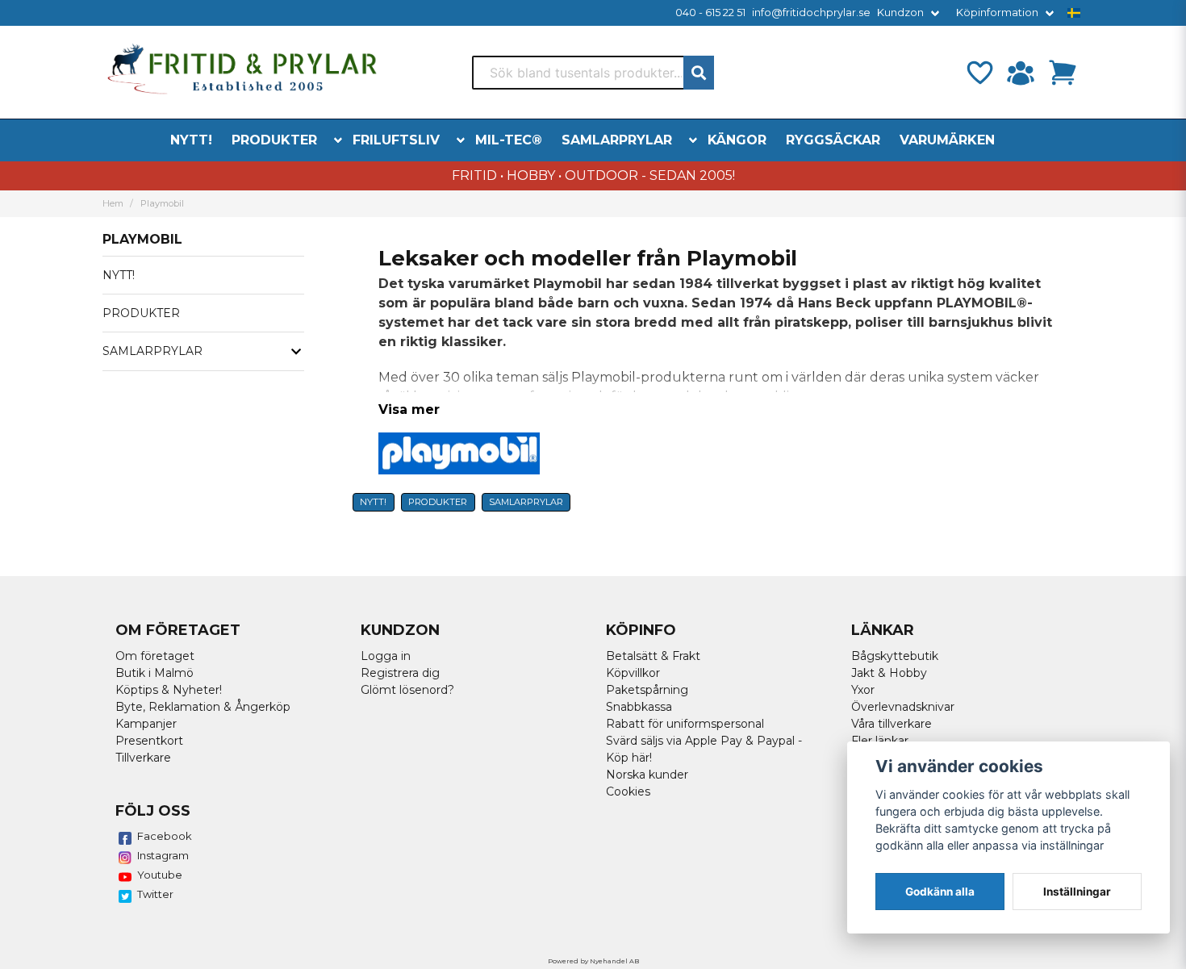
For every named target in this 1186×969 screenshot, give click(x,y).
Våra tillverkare (891, 723)
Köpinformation (997, 12)
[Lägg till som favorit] (979, 72)
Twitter (155, 894)
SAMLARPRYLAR (617, 140)
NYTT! (191, 140)
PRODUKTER (274, 140)
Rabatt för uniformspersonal (685, 723)
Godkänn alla (940, 891)
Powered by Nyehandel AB (593, 961)
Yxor (863, 690)
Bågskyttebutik (894, 656)
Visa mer (409, 409)
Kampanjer (146, 723)
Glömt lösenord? (407, 690)
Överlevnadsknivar (902, 707)
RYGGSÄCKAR (833, 140)
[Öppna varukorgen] (1063, 72)
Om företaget (154, 656)
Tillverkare (143, 757)
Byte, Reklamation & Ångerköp (202, 707)
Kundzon (900, 12)
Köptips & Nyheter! (168, 690)
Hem (112, 203)
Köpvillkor (633, 673)
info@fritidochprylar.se (811, 12)
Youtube (159, 874)
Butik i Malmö (154, 673)
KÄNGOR (737, 140)
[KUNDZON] (1021, 72)
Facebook (164, 835)
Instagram (163, 855)
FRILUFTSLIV (396, 140)
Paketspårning (647, 690)
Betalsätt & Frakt (653, 656)
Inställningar (1077, 891)
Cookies (628, 791)
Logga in (386, 656)
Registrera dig (400, 673)
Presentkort (149, 740)
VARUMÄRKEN (947, 140)
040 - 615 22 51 (710, 12)
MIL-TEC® (508, 140)
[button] (1074, 13)
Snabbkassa (639, 707)
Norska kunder (647, 774)
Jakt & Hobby (889, 673)
